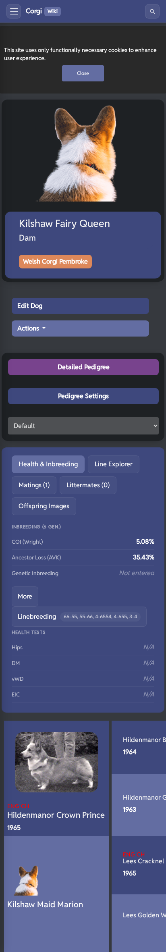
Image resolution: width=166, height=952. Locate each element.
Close (83, 73)
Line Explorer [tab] (114, 464)
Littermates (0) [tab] (88, 485)
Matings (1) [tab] (34, 485)
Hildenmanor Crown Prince (56, 811)
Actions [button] (29, 328)
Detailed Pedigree (84, 367)
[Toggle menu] (13, 11)
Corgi (42, 10)
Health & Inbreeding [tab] (48, 464)
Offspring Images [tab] (44, 506)
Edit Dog (29, 305)
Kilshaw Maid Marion (45, 904)
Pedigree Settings (83, 396)
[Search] (152, 11)
